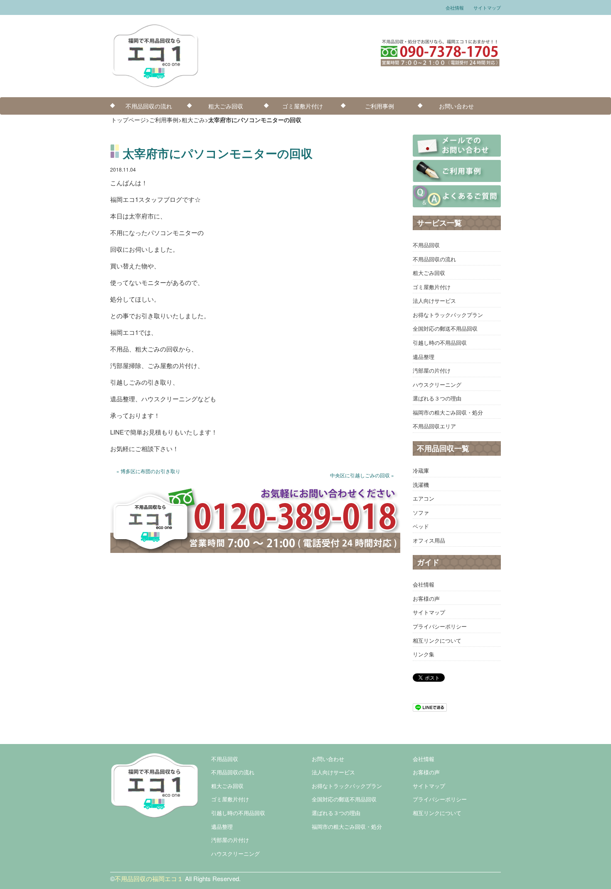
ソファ (421, 512)
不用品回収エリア (434, 426)
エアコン (423, 498)
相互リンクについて (437, 640)
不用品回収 (426, 245)
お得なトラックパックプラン (448, 315)
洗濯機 (421, 485)
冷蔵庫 (421, 470)
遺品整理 (423, 357)
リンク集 (423, 654)
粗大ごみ (193, 119)
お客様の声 (426, 598)
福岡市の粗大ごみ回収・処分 (448, 412)
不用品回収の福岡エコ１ (149, 878)
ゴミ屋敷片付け (302, 106)
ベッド (421, 526)
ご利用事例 (379, 106)
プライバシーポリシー (440, 626)
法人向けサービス (434, 301)
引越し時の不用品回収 (440, 342)
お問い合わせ (456, 106)
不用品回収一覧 (443, 448)
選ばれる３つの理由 (437, 398)
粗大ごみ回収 (225, 106)
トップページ (128, 119)
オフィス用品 (429, 540)
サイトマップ (487, 7)
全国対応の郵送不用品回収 (445, 328)
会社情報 (455, 7)
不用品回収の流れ (149, 106)
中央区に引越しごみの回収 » (362, 475)
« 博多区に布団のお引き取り (148, 470)
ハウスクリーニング (437, 384)
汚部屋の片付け (432, 370)
